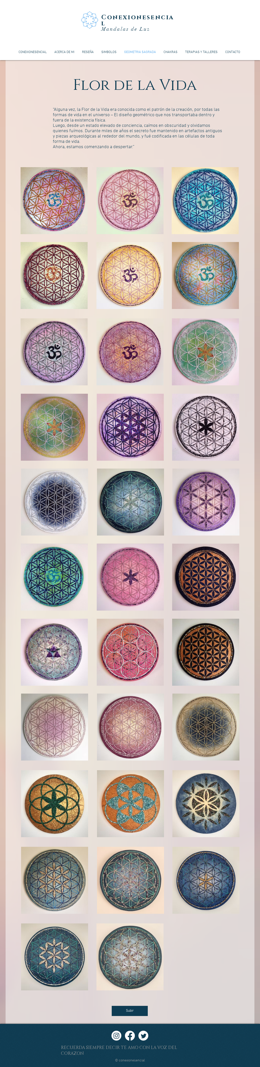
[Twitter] (143, 1036)
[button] (54, 200)
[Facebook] (130, 1036)
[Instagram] (116, 1036)
